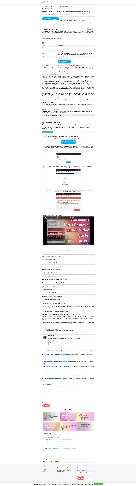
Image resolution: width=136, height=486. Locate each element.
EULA (66, 24)
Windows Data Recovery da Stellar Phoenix (67, 67)
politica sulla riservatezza (73, 24)
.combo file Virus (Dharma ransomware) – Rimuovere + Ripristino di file (59, 378)
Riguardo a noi (54, 328)
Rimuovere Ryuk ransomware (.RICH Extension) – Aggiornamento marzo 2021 (60, 361)
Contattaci (69, 470)
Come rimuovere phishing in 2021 (50, 357)
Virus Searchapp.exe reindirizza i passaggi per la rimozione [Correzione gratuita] (61, 448)
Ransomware (47, 6)
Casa (43, 6)
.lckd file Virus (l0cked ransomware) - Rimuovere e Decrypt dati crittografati (60, 366)
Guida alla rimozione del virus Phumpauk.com (55, 450)
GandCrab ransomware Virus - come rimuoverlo (54, 374)
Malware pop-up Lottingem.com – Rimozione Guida (55, 452)
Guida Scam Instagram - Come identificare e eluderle (56, 441)
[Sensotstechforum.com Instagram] (90, 2)
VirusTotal (78, 316)
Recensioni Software (61, 471)
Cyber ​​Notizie (59, 469)
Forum (58, 474)
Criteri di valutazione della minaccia (75, 148)
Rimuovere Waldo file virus (56, 38)
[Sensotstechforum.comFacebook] (87, 2)
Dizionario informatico (61, 470)
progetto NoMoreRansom (87, 316)
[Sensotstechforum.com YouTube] (89, 2)
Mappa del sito (59, 467)
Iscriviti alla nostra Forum (63, 65)
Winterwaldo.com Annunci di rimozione (52, 350)
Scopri (58, 465)
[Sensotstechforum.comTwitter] (86, 2)
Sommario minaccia (46, 38)
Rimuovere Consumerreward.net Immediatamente (57, 455)
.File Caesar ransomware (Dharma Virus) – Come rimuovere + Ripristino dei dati (61, 370)
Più (68, 465)
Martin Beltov (46, 14)
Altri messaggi (51, 340)
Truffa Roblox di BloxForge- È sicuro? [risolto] (55, 446)
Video (58, 472)
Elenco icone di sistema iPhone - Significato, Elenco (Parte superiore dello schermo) (60, 439)
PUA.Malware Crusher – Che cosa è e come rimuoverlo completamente (59, 354)
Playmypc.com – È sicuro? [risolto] (53, 437)
